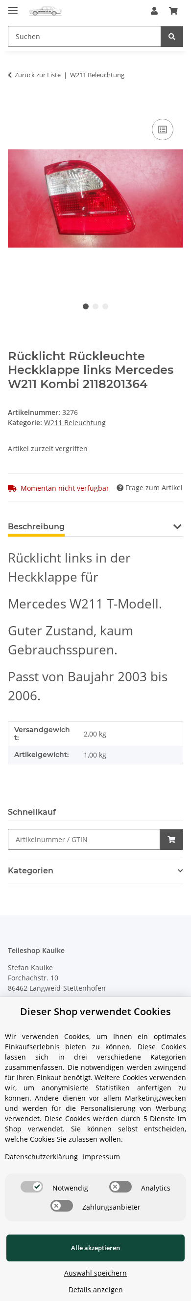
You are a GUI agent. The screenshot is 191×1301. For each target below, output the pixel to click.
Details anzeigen (96, 1289)
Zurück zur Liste (38, 74)
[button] (154, 11)
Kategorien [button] (30, 870)
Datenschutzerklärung (41, 1156)
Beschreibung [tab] (36, 526)
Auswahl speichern (95, 1273)
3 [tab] (105, 306)
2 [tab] (95, 306)
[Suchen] (172, 36)
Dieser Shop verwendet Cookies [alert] (95, 1011)
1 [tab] (86, 306)
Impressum (101, 1156)
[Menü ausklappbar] (13, 6)
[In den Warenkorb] (16, 105)
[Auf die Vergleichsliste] (162, 129)
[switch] (32, 1187)
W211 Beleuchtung (75, 422)
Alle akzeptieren (95, 1247)
